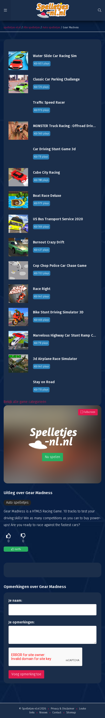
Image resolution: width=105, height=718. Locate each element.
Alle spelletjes (31, 27)
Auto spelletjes (51, 27)
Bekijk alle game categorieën (25, 402)
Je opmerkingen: (21, 622)
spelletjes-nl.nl (12, 27)
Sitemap (71, 712)
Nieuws (43, 712)
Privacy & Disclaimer (62, 708)
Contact (56, 712)
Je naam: (15, 600)
